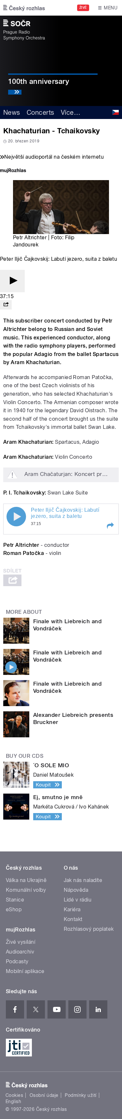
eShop (13, 909)
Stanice (15, 900)
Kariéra (72, 909)
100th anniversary (38, 81)
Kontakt (73, 919)
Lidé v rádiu (78, 900)
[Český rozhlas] (24, 8)
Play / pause (16, 516)
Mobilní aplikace (25, 971)
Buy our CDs (24, 756)
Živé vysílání (20, 942)
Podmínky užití (81, 1095)
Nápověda (76, 890)
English (13, 1101)
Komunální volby (26, 890)
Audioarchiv (20, 952)
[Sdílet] (6, 304)
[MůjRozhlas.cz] (13, 171)
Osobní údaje (44, 1095)
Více (70, 112)
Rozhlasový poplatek (89, 929)
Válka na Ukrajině (26, 880)
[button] (110, 525)
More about (24, 612)
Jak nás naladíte (83, 880)
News (11, 112)
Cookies (14, 1095)
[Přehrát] (12, 281)
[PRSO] (24, 30)
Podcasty (17, 961)
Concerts (40, 112)
